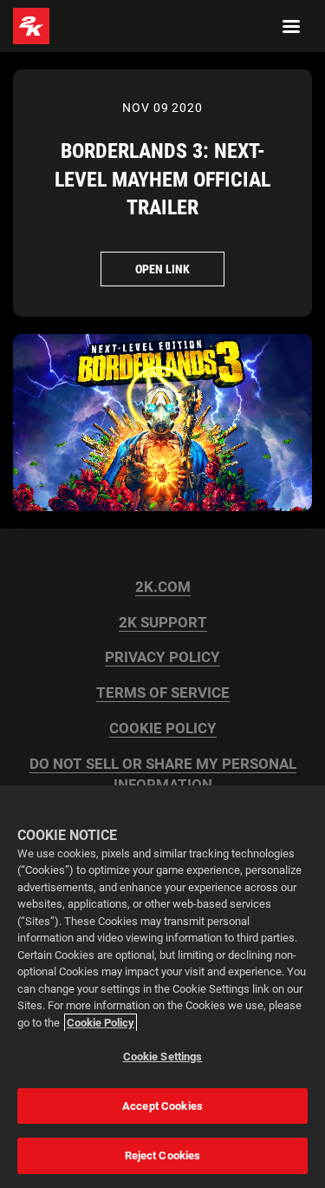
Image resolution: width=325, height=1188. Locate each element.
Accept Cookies (162, 1106)
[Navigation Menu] (291, 26)
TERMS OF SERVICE (163, 693)
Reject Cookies (163, 1155)
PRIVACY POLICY (162, 657)
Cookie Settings (163, 1056)
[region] (162, 986)
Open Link (162, 269)
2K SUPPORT (163, 622)
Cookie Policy (100, 1022)
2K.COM (163, 587)
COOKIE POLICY (163, 728)
